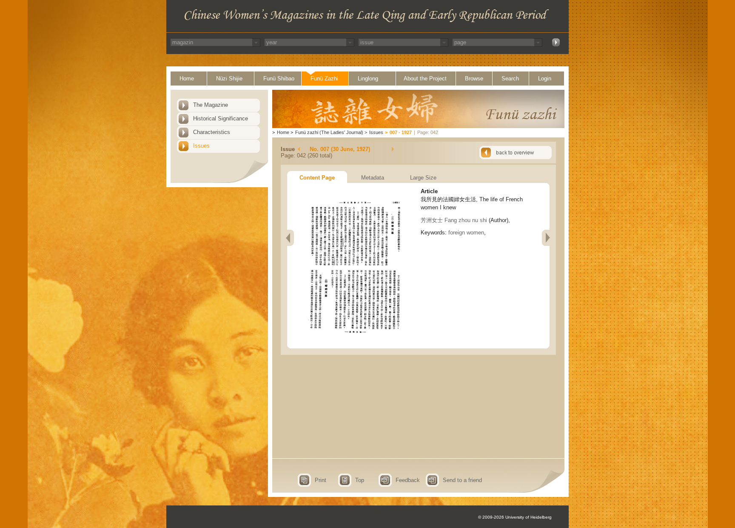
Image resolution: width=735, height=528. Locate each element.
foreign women (466, 232)
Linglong (368, 78)
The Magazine (210, 105)
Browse (474, 78)
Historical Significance (220, 118)
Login (544, 78)
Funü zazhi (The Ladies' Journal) (329, 132)
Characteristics (211, 132)
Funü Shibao (278, 78)
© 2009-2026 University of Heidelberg (515, 517)
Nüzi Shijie (229, 78)
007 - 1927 (401, 132)
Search (510, 78)
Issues (201, 146)
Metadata (372, 177)
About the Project (425, 78)
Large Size (423, 177)
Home (186, 78)
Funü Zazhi (324, 78)
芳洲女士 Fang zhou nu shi (454, 220)
